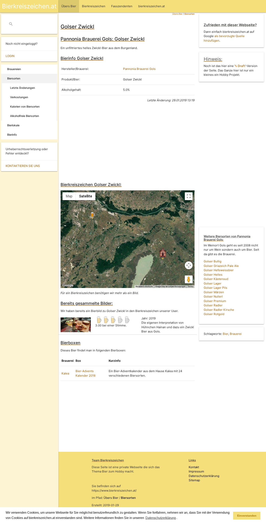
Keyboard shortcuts (144, 286)
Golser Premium (215, 301)
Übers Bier (177, 14)
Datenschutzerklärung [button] (160, 518)
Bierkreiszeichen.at (29, 6)
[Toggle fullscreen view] (189, 196)
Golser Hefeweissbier (219, 270)
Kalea (65, 373)
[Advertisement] (128, 141)
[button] (178, 518)
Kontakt (194, 467)
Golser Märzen (214, 292)
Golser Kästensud (216, 279)
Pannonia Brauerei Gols (139, 69)
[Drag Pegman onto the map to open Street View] (189, 279)
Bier (225, 334)
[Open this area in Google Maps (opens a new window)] (68, 285)
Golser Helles (213, 274)
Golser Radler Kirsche (219, 310)
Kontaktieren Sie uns (23, 166)
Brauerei (236, 334)
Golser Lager (212, 283)
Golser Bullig (212, 261)
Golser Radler (213, 305)
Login (10, 56)
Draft (241, 66)
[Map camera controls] (189, 265)
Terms (190, 286)
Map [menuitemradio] (69, 196)
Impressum (196, 471)
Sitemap (194, 480)
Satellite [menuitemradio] (85, 196)
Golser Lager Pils (215, 288)
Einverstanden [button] (246, 515)
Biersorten (189, 14)
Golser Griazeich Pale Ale (221, 266)
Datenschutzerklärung (204, 476)
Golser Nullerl (213, 296)
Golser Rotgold (214, 314)
